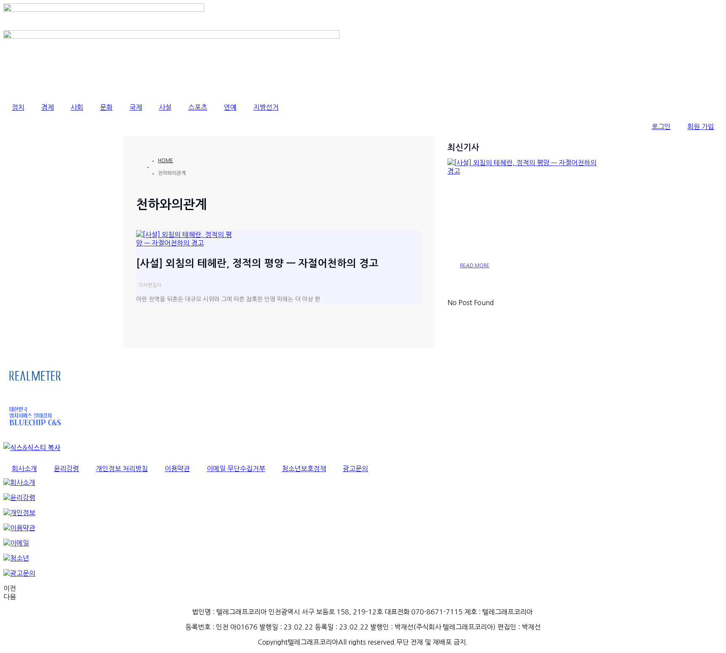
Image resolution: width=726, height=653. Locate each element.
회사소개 (24, 468)
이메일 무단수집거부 (236, 468)
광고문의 (355, 468)
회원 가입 (700, 126)
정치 (18, 107)
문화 (106, 107)
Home (165, 160)
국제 (135, 107)
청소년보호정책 (304, 468)
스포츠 (197, 107)
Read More (474, 265)
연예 (230, 107)
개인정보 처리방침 (122, 468)
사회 (77, 107)
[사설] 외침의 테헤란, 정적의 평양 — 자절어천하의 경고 (257, 263)
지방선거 (266, 107)
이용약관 (177, 468)
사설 (165, 107)
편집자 (154, 285)
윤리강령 (66, 468)
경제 (47, 107)
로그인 (661, 126)
